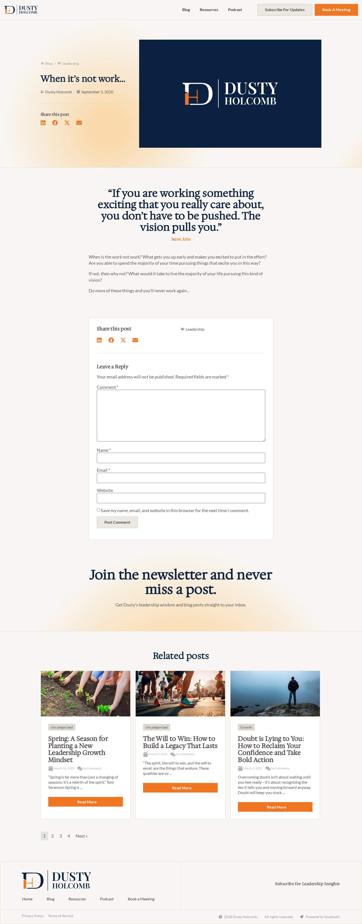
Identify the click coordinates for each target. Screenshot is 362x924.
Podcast (235, 9)
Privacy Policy (33, 916)
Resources (209, 9)
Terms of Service (60, 916)
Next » (82, 836)
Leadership (70, 63)
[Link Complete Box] (85, 745)
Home (27, 898)
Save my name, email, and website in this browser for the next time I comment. (175, 510)
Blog (186, 9)
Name (104, 450)
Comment (107, 387)
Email (103, 470)
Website (105, 490)
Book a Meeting (141, 898)
